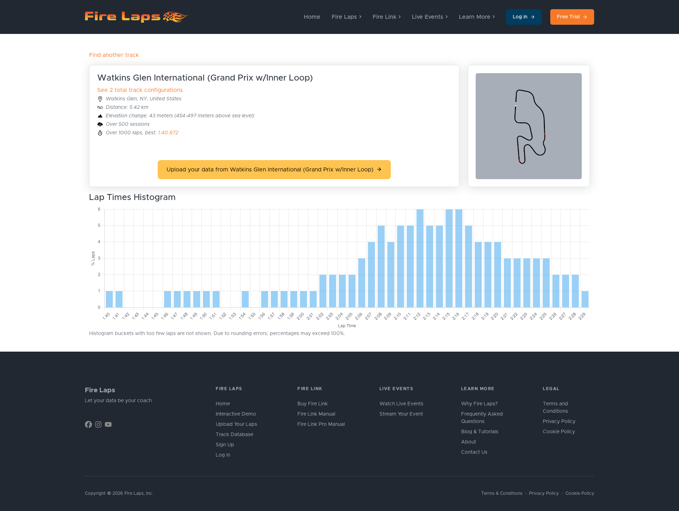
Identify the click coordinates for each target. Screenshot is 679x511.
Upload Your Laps (236, 424)
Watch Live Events (401, 403)
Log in (520, 16)
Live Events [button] (427, 17)
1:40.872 (168, 132)
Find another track (114, 55)
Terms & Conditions (501, 493)
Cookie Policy (559, 431)
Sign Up (225, 444)
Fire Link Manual (316, 414)
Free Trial (568, 16)
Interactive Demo (236, 414)
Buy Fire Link (312, 403)
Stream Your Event (401, 414)
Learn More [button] (475, 17)
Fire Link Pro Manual (321, 424)
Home (312, 17)
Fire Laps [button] (344, 17)
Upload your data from (270, 169)
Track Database (234, 434)
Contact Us (474, 452)
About (468, 442)
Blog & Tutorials (479, 431)
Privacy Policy (559, 421)
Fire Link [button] (384, 17)
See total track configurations (140, 90)
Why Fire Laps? (479, 403)
